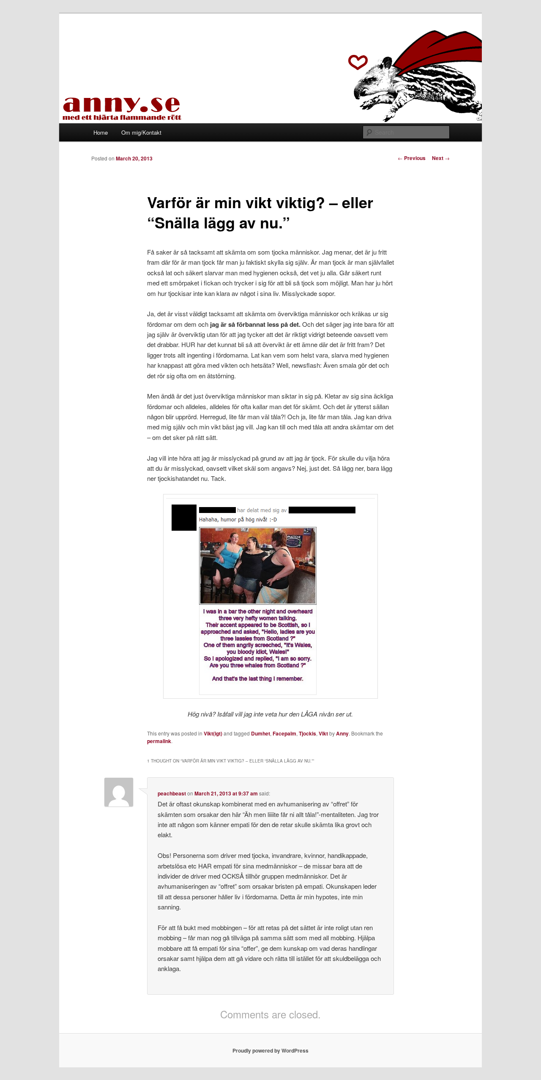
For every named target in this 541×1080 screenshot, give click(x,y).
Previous (412, 158)
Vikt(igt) (213, 733)
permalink (159, 741)
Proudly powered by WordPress (270, 1050)
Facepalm (284, 733)
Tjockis (307, 733)
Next (441, 158)
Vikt (323, 733)
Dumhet (260, 733)
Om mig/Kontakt (141, 132)
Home (100, 132)
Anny (342, 733)
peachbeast (172, 793)
